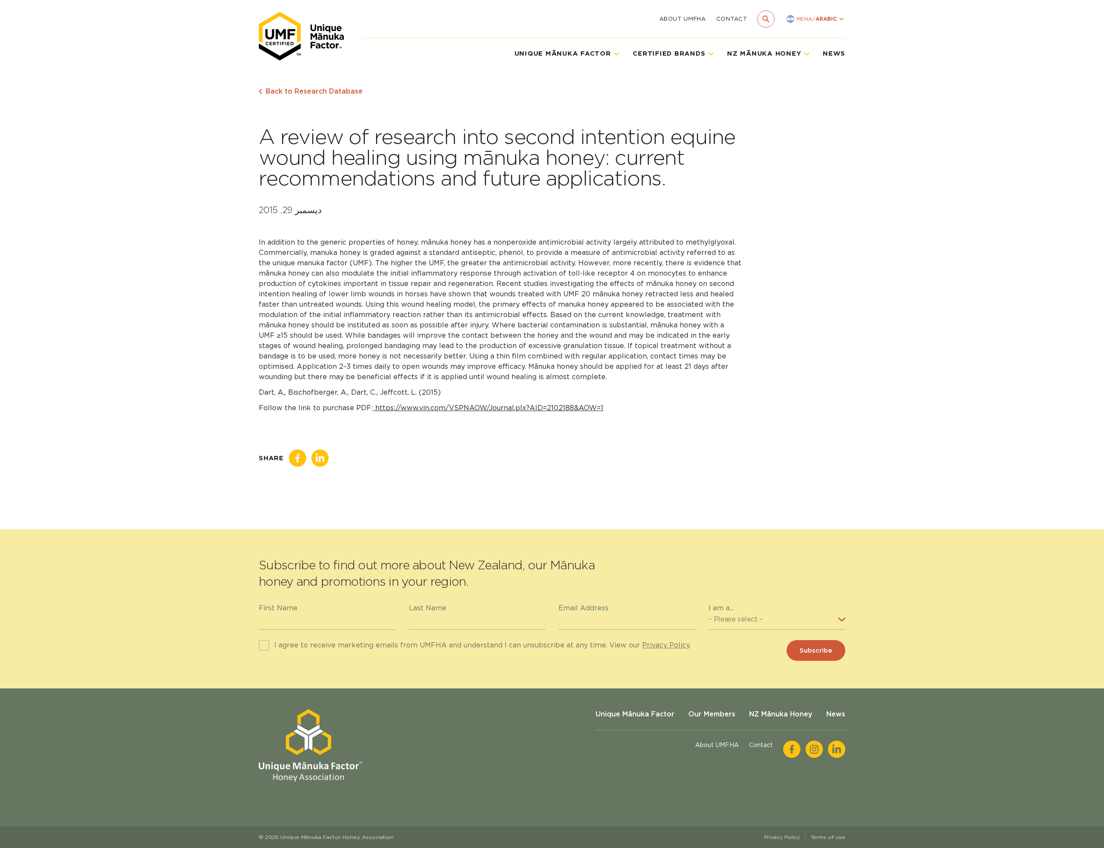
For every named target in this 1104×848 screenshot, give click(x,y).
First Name (278, 608)
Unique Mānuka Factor (635, 714)
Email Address (583, 608)
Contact (731, 19)
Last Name (427, 608)
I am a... (721, 608)
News (834, 53)
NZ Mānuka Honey (780, 714)
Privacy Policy (666, 645)
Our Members (711, 714)
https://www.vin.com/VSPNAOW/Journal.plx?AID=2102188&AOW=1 (488, 408)
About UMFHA (682, 19)
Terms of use (828, 837)
